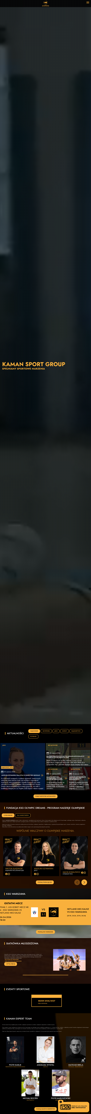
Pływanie (33, 736)
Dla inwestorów (23, 815)
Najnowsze (34, 731)
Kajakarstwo (75, 731)
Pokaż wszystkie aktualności (45, 796)
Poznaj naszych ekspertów (45, 1109)
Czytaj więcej (10, 964)
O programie (8, 815)
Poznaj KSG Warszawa (45, 932)
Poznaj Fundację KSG (45, 882)
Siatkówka (46, 731)
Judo (56, 731)
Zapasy (64, 731)
